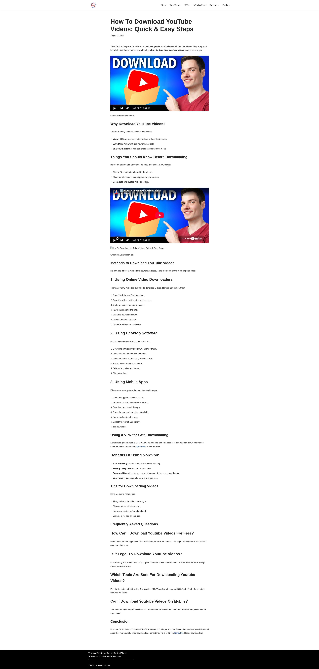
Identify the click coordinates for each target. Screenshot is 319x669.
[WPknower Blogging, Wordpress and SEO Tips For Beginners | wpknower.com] (93, 5)
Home (164, 5)
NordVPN (140, 446)
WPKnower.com (103, 665)
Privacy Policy (113, 653)
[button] (180, 5)
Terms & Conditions (97, 653)
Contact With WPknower (110, 657)
